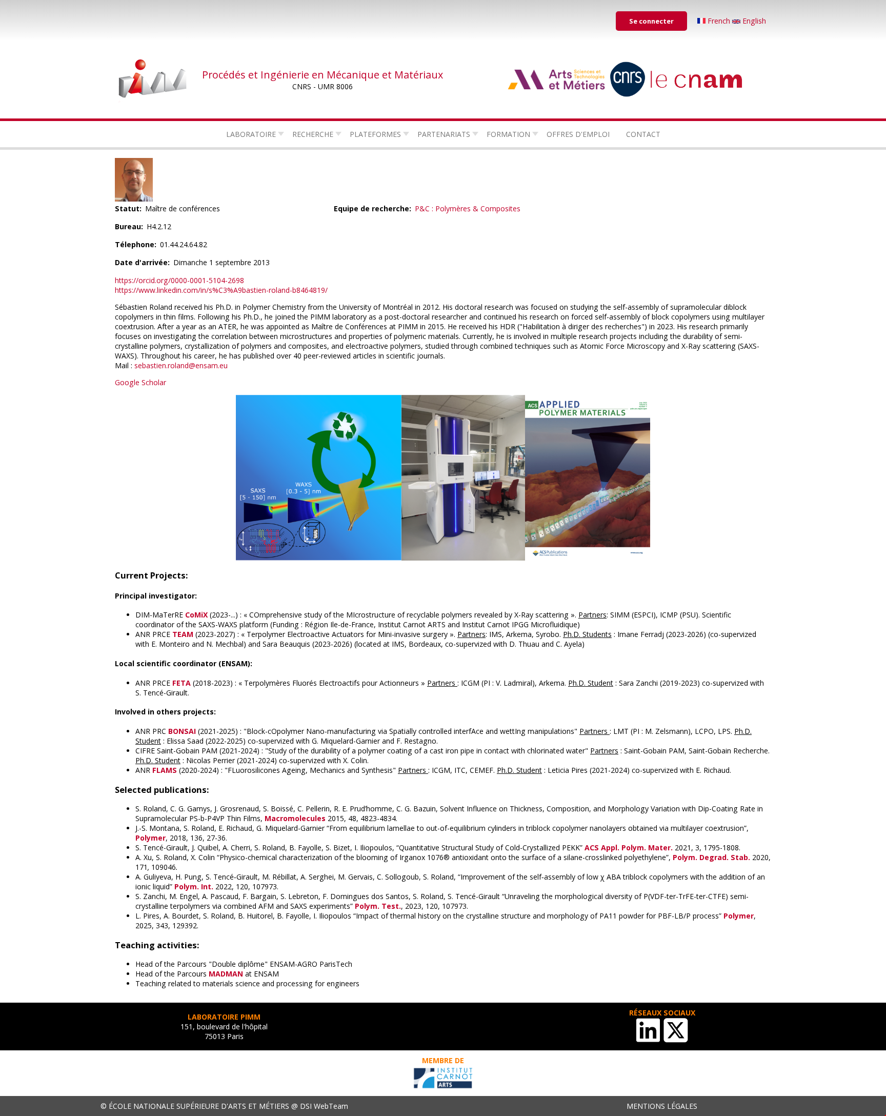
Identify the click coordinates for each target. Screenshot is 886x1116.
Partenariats (443, 134)
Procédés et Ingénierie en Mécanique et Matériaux (322, 75)
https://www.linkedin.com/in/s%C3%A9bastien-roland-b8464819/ (221, 290)
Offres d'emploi (578, 134)
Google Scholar (140, 382)
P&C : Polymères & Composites (467, 208)
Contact (643, 134)
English (753, 21)
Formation (508, 134)
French (719, 21)
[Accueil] (153, 79)
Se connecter (651, 21)
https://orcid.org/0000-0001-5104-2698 (179, 280)
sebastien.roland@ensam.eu (181, 365)
